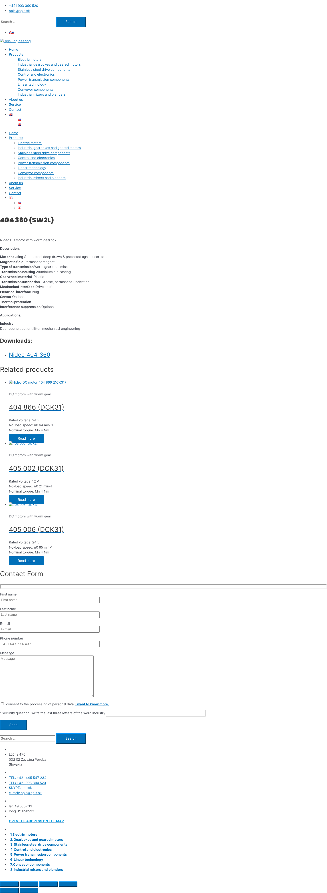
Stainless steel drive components (44, 69)
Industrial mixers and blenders (42, 94)
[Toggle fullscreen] (29, 884)
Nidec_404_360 (29, 354)
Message (7, 653)
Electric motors (30, 59)
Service (15, 104)
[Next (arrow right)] (29, 890)
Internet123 (127, 878)
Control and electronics (36, 74)
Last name (8, 609)
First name (8, 594)
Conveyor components (36, 89)
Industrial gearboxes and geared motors (49, 64)
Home (13, 49)
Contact (15, 109)
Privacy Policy (228, 878)
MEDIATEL (161, 878)
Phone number (11, 638)
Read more (26, 438)
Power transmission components (44, 79)
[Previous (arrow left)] (9, 890)
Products (16, 54)
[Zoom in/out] (9, 884)
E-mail (5, 623)
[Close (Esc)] (68, 884)
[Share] (48, 884)
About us (16, 99)
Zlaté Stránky (204, 878)
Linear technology (32, 84)
